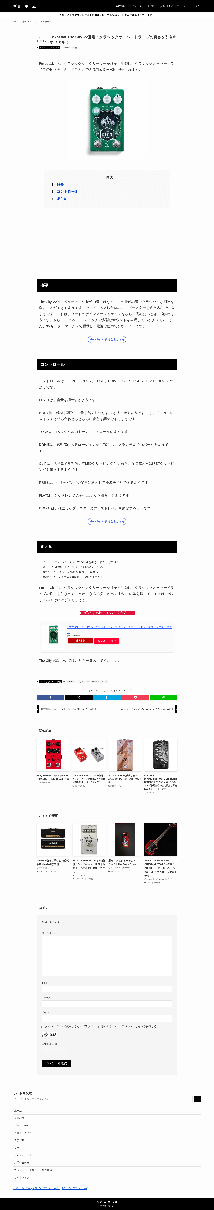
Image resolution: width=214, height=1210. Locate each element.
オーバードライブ (99, 682)
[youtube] (108, 1201)
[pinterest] (105, 1201)
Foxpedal (71, 682)
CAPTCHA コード (52, 1043)
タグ (16, 1148)
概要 (60, 184)
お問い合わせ (21, 1162)
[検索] (197, 1099)
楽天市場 (80, 640)
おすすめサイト (23, 1155)
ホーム (18, 1110)
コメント (49, 932)
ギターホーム (24, 6)
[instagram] (101, 1201)
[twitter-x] (97, 1201)
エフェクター (83, 682)
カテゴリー (20, 1140)
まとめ (62, 198)
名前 (44, 982)
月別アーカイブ (23, 1133)
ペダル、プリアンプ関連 (49, 48)
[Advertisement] (107, 242)
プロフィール (21, 1125)
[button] (50, 697)
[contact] (116, 1201)
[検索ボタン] (197, 6)
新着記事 (19, 1118)
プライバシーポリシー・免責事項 (33, 1170)
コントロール (67, 191)
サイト (46, 1012)
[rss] (112, 1201)
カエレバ (79, 636)
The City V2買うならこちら (107, 339)
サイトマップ (21, 1177)
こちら (80, 661)
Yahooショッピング (107, 641)
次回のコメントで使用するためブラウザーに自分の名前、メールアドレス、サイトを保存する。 (102, 1026)
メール (46, 997)
